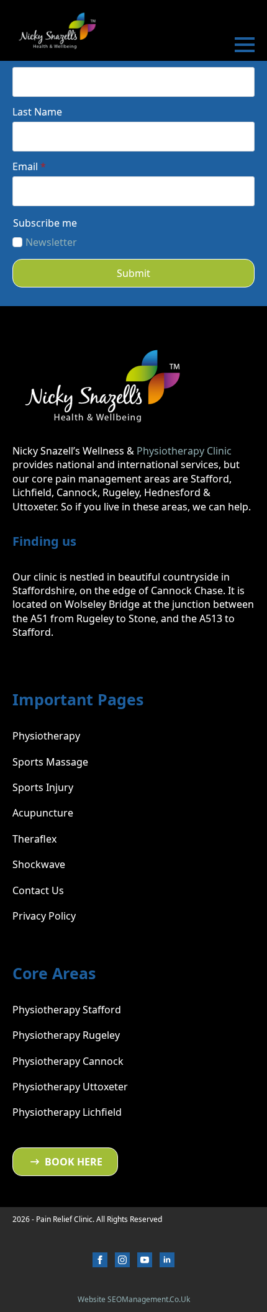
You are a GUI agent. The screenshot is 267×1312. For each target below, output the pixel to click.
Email (29, 166)
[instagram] (122, 1259)
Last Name (37, 112)
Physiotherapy (46, 736)
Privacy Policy (44, 916)
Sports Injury (42, 787)
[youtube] (144, 1259)
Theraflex (34, 839)
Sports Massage (50, 762)
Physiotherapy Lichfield (67, 1112)
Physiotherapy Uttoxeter (70, 1086)
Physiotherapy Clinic (184, 451)
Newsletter (51, 242)
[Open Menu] (245, 45)
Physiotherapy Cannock (68, 1061)
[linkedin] (167, 1259)
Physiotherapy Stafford (66, 1009)
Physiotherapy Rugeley (66, 1035)
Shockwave (38, 864)
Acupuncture (42, 813)
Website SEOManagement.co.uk (134, 1299)
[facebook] (100, 1259)
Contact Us (38, 890)
